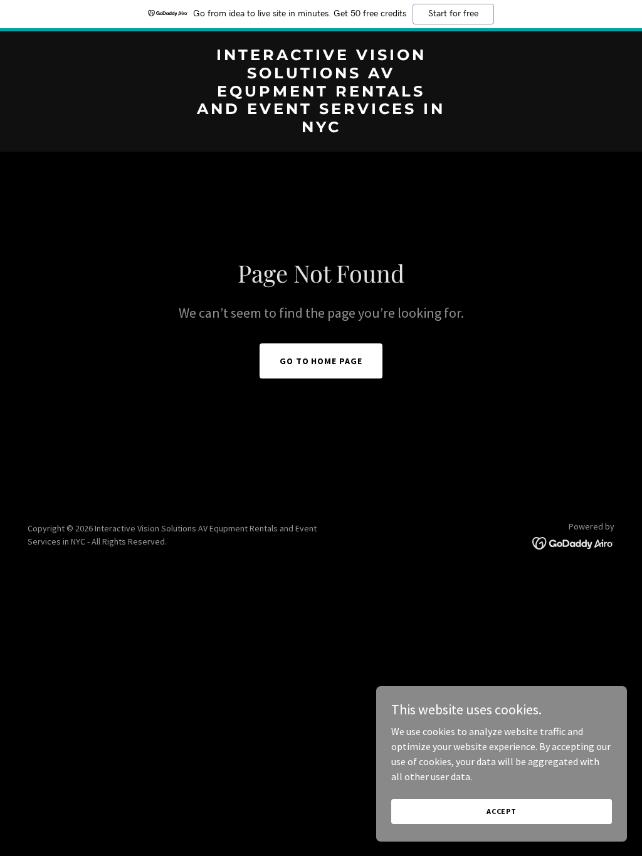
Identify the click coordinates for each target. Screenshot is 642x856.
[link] (321, 128)
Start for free (453, 13)
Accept (502, 811)
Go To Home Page (321, 361)
